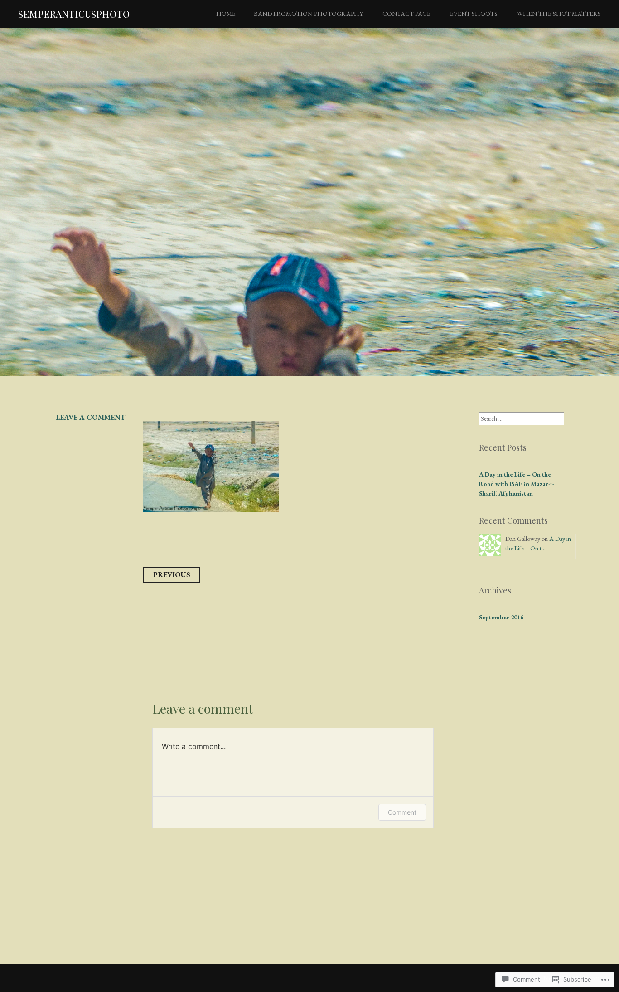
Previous (171, 574)
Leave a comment (90, 417)
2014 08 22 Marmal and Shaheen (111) (268, 222)
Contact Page (406, 14)
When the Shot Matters (559, 14)
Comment (402, 812)
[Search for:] (521, 418)
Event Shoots (474, 14)
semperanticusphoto (74, 13)
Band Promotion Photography (308, 14)
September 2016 (501, 617)
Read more (65, 281)
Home (226, 14)
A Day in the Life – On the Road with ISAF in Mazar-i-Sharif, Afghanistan (516, 483)
